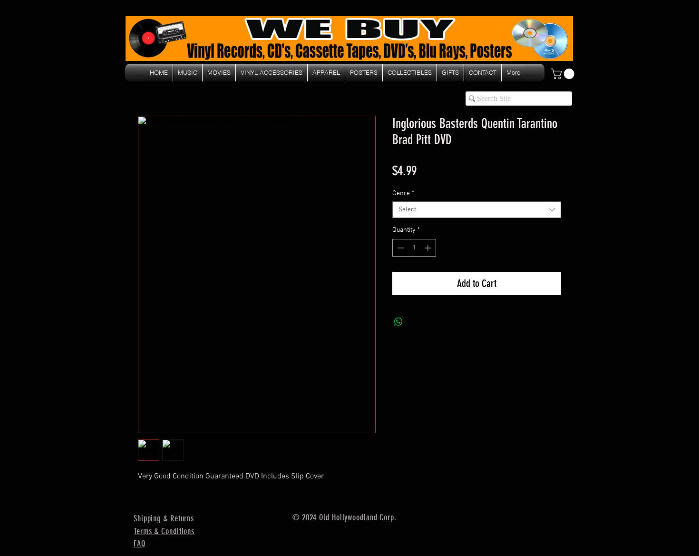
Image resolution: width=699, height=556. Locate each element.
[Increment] (429, 247)
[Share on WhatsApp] (398, 322)
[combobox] (476, 209)
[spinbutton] (414, 247)
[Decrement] (400, 247)
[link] (564, 74)
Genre (403, 193)
